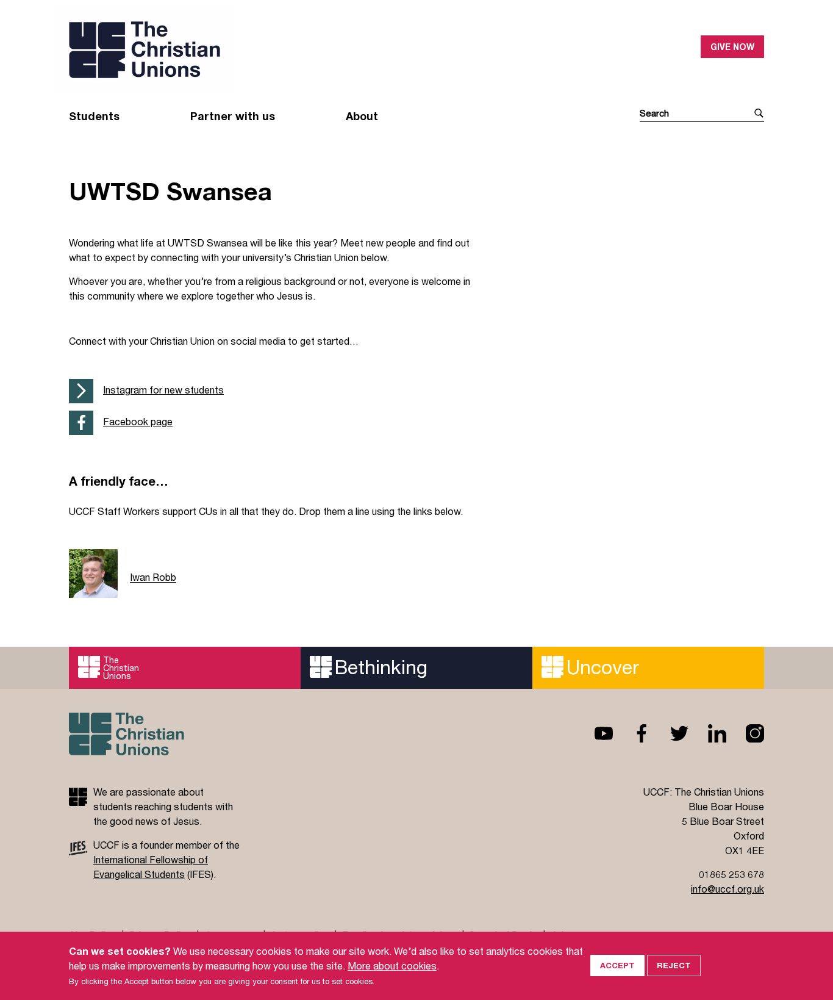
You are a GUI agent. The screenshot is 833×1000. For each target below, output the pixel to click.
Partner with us (232, 116)
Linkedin (707, 733)
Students (94, 116)
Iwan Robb (153, 577)
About (362, 116)
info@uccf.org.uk (727, 888)
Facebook (632, 733)
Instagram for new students (163, 389)
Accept (617, 965)
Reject (674, 965)
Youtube (594, 733)
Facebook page (138, 421)
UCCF (242, 49)
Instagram (745, 733)
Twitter (669, 733)
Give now (732, 46)
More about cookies (392, 965)
